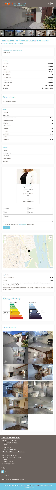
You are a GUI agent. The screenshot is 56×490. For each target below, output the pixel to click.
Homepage (13, 3)
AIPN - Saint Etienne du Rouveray (13, 452)
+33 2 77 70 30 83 (8, 461)
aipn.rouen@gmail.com (10, 449)
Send (6, 227)
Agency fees (34, 485)
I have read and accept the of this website (19, 224)
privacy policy (22, 224)
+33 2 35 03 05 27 (8, 447)
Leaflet (51, 267)
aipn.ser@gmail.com (28, 201)
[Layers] (50, 237)
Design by (29, 487)
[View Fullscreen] (5, 242)
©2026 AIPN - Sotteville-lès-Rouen (13, 485)
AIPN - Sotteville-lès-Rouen (10, 437)
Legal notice (27, 485)
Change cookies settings (45, 485)
